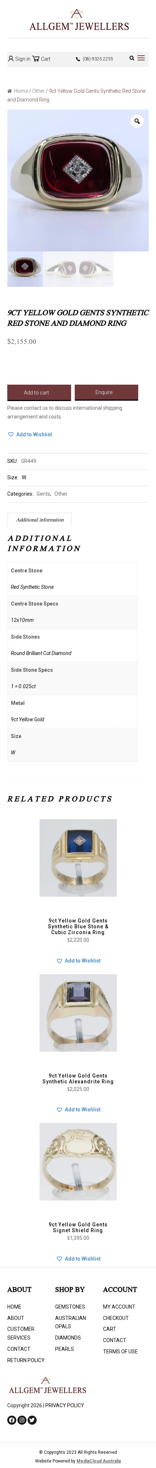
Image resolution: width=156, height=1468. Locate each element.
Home (21, 91)
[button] (29, 435)
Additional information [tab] (39, 520)
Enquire (103, 392)
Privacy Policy (64, 1405)
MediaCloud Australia (99, 1461)
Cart (45, 59)
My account (119, 1307)
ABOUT (15, 1318)
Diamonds (68, 1338)
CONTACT (18, 1349)
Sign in (22, 59)
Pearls (64, 1349)
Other (38, 91)
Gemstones (70, 1307)
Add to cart (36, 393)
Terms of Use (120, 1351)
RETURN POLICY (26, 1360)
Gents (43, 494)
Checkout (116, 1318)
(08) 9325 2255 (98, 59)
